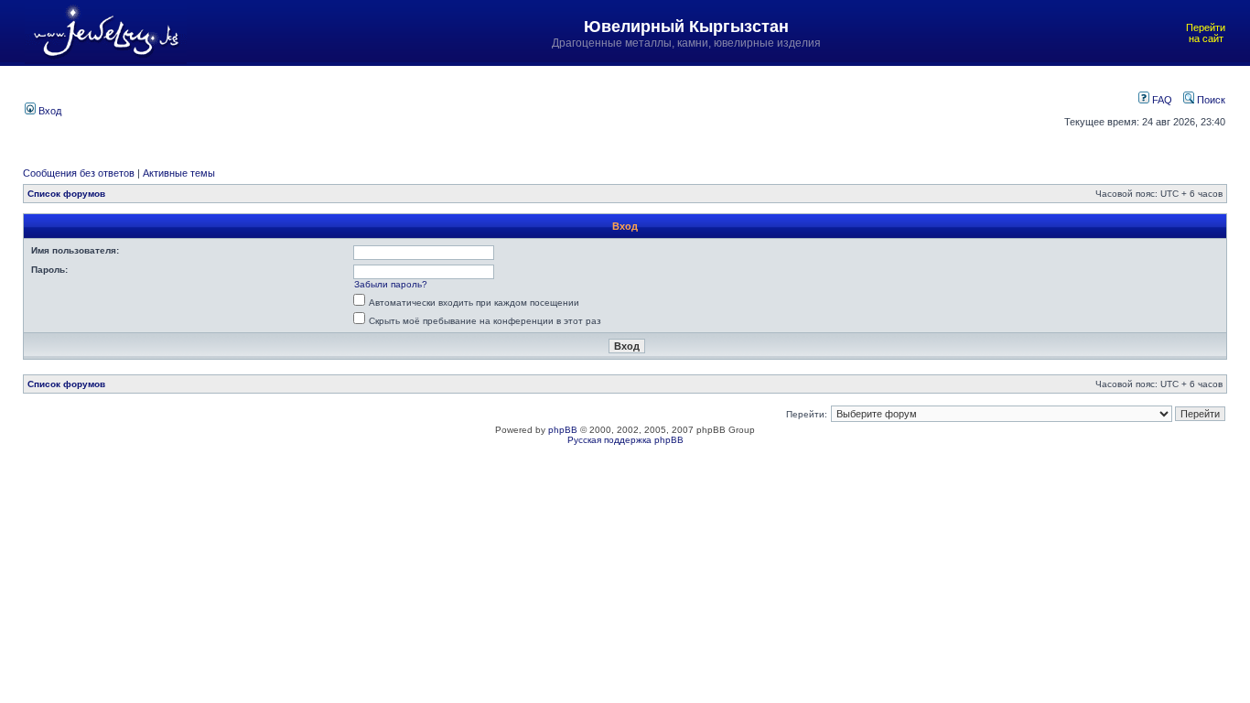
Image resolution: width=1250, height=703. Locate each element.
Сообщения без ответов (79, 173)
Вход (48, 110)
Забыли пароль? (390, 284)
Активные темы (179, 173)
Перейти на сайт (1205, 33)
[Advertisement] (542, 109)
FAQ (1160, 99)
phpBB (562, 430)
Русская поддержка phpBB (625, 440)
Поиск (1209, 99)
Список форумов (66, 194)
